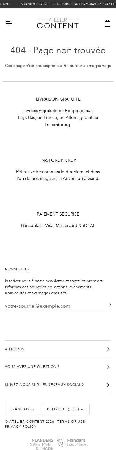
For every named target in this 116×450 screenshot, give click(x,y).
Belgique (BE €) (63, 409)
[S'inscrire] (106, 305)
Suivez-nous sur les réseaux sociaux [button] (44, 385)
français (19, 409)
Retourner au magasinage (87, 65)
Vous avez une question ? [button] (32, 367)
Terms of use (71, 422)
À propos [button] (14, 349)
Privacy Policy (21, 427)
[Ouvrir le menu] (14, 23)
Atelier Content (27, 422)
